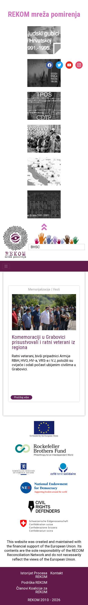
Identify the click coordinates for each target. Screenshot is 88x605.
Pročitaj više (21, 397)
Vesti (56, 289)
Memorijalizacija (39, 289)
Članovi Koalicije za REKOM (31, 590)
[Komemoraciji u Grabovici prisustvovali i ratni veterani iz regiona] (44, 312)
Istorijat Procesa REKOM (33, 575)
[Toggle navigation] (6, 266)
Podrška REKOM (34, 582)
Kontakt (56, 573)
